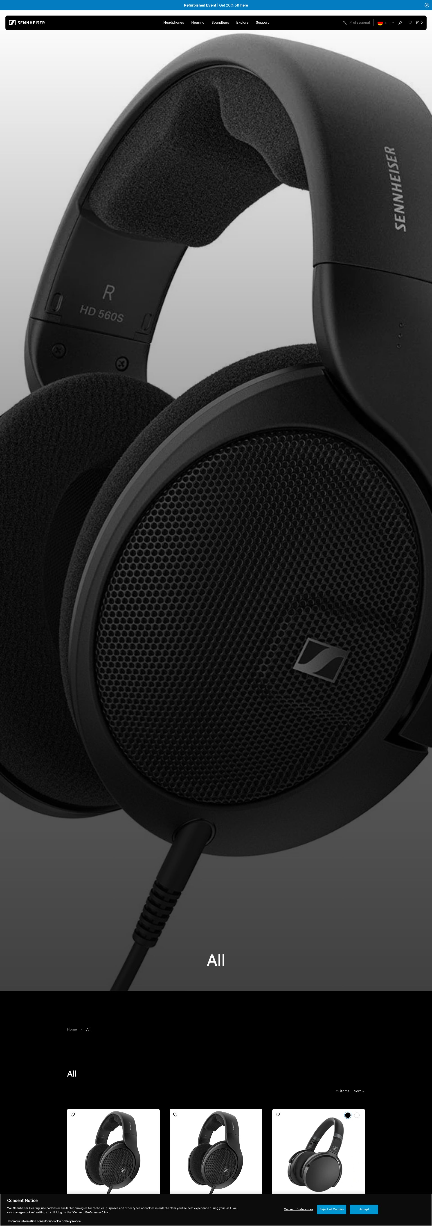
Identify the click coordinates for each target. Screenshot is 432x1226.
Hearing (197, 23)
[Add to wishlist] (72, 1114)
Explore (242, 23)
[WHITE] (357, 1115)
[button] (386, 22)
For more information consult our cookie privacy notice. (44, 1221)
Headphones (173, 23)
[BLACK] (348, 1115)
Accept (364, 1209)
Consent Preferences (298, 1209)
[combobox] (401, 22)
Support (262, 23)
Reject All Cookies (332, 1209)
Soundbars (220, 23)
